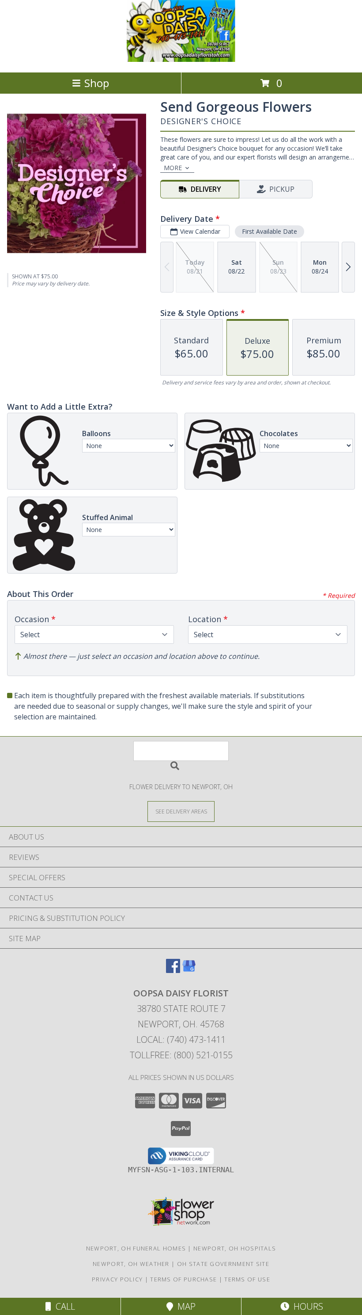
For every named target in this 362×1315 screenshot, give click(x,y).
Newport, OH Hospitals (234, 1248)
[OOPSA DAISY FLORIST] (181, 59)
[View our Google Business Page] (189, 970)
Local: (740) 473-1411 (181, 1039)
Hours (306, 1306)
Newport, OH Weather (131, 1264)
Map (184, 1306)
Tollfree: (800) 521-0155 (181, 1055)
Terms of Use (247, 1279)
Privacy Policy (117, 1279)
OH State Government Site (223, 1264)
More (173, 167)
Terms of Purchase (183, 1279)
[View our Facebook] (173, 970)
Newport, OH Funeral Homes (136, 1248)
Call (63, 1306)
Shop (96, 83)
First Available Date (269, 231)
